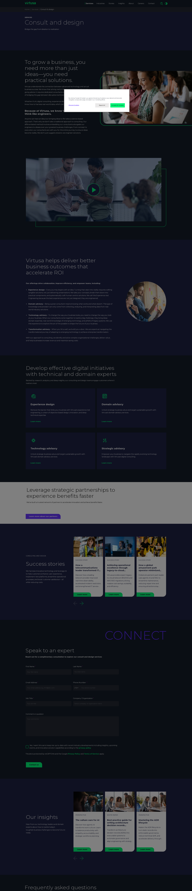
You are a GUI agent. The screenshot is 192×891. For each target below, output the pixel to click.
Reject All (102, 105)
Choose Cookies (74, 105)
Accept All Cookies (117, 105)
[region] (97, 100)
